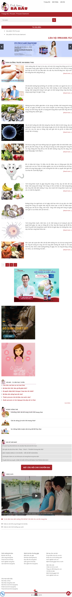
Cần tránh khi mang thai (8, 563)
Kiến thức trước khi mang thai (9, 585)
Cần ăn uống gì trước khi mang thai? (23, 420)
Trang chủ (47, 2)
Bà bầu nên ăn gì (6, 555)
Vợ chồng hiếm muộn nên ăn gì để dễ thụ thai (26, 429)
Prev (2, 47)
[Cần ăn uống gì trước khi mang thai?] (5, 423)
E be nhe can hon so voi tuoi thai (14, 385)
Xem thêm (67, 403)
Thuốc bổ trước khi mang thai (9, 589)
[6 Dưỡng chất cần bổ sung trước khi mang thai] (5, 414)
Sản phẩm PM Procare (13, 31)
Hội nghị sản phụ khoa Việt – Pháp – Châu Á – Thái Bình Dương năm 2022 (23, 449)
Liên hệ (62, 2)
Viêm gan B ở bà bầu (29, 561)
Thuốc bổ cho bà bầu (7, 559)
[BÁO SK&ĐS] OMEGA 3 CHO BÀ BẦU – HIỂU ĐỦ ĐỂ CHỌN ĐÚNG (20, 453)
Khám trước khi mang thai (8, 587)
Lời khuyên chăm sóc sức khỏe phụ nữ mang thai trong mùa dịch (21, 456)
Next (70, 47)
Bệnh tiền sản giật (29, 555)
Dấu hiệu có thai (5, 581)
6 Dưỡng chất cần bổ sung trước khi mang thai (27, 412)
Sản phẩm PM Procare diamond (16, 34)
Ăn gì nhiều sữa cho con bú (54, 555)
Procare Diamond (22, 14)
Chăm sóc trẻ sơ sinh (52, 567)
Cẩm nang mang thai (7, 557)
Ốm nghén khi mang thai (31, 563)
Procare (12, 14)
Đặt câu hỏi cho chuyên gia (36, 467)
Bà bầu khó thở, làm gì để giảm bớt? (15, 388)
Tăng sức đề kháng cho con (54, 569)
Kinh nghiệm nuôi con (52, 559)
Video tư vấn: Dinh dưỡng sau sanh (14, 527)
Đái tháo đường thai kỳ (30, 557)
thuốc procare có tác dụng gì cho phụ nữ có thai (19, 400)
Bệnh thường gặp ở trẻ (52, 573)
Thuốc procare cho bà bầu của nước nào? (17, 397)
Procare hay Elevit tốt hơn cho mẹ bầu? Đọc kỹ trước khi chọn (20, 446)
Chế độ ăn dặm (50, 571)
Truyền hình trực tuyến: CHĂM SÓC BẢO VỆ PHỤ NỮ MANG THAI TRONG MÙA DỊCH (25, 460)
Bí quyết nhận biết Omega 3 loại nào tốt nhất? (18, 391)
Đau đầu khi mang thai (30, 559)
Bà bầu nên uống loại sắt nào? (13, 394)
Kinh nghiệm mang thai (7, 561)
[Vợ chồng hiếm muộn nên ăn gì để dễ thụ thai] (5, 431)
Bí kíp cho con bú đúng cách (54, 557)
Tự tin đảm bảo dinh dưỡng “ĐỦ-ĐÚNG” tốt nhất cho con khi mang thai (25, 519)
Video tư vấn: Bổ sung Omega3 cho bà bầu (16, 524)
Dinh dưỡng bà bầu (19, 7)
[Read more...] (67, 73)
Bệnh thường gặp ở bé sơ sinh (54, 561)
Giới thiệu (55, 2)
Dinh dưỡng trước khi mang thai (20, 62)
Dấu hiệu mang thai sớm (8, 583)
